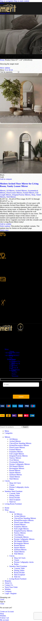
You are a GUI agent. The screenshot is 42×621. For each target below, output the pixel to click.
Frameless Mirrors (16, 452)
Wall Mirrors (11, 197)
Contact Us (16, 361)
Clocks (11, 556)
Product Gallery (12, 363)
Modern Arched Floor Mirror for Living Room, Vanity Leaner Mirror (19, 184)
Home (2, 60)
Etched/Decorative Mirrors (19, 445)
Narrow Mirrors (15, 458)
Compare (8, 591)
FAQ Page (11, 367)
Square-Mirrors (15, 473)
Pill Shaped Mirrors (16, 466)
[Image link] (17, 407)
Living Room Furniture (17, 579)
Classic (12, 485)
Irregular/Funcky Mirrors (21, 195)
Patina (11, 489)
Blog (11, 356)
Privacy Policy (14, 373)
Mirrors (2, 191)
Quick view (4, 230)
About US (11, 352)
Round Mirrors (14, 470)
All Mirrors (10, 191)
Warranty (15, 376)
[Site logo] (8, 11)
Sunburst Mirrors (15, 475)
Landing (12, 370)
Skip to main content (21, 1)
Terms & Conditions (16, 369)
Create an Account (7, 612)
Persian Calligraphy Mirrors (19, 464)
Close (2, 599)
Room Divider (14, 498)
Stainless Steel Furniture (18, 566)
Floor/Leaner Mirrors (14, 193)
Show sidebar (5, 68)
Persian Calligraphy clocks (19, 487)
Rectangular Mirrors (16, 468)
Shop (33, 195)
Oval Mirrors (14, 460)
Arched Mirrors (21, 191)
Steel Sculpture (14, 500)
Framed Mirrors (28, 193)
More (7, 349)
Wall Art (12, 502)
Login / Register (11, 593)
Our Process (12, 359)
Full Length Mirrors (16, 454)
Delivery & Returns (16, 364)
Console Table (14, 493)
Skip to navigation (7, 1)
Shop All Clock (15, 483)
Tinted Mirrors (14, 477)
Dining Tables (14, 495)
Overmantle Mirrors (16, 462)
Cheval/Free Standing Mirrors (20, 443)
